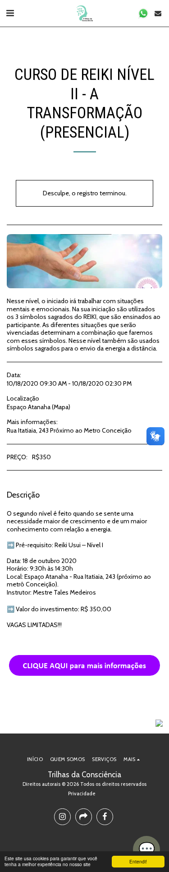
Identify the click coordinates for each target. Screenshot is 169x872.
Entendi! (138, 861)
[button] (10, 13)
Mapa (61, 407)
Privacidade (82, 793)
